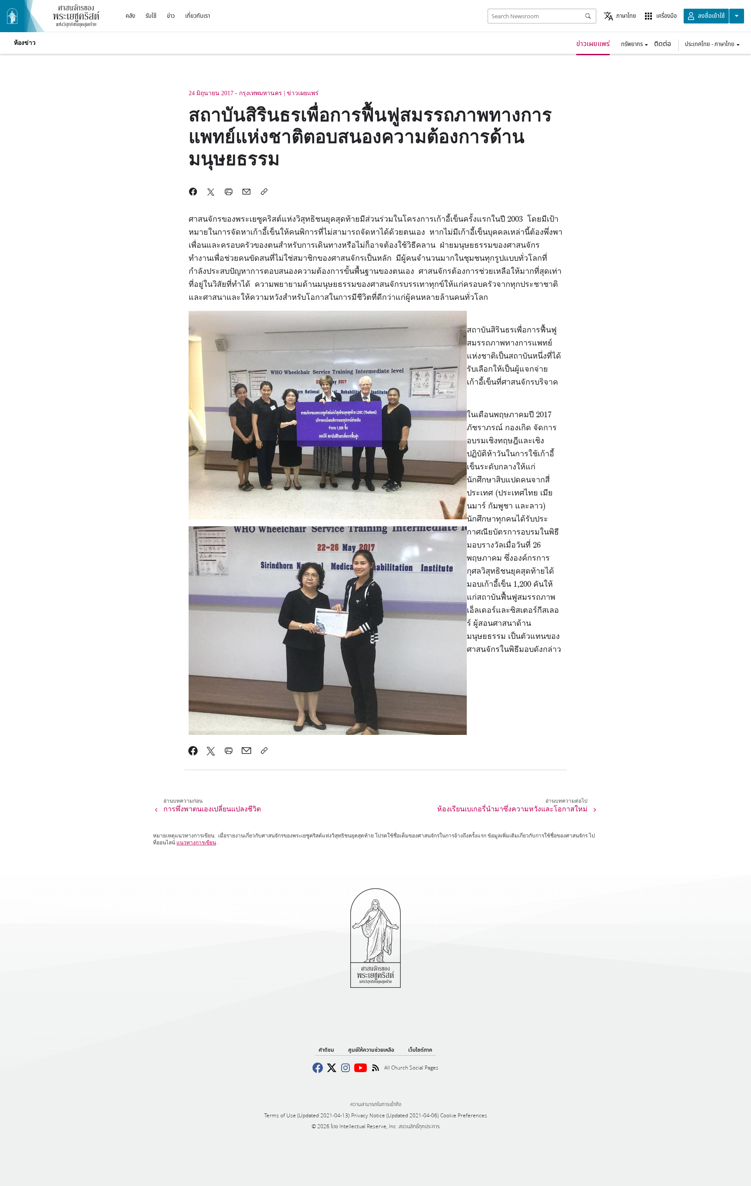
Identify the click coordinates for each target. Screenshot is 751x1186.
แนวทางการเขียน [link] (196, 843)
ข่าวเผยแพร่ (593, 43)
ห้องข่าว (25, 43)
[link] (193, 750)
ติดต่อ (662, 43)
